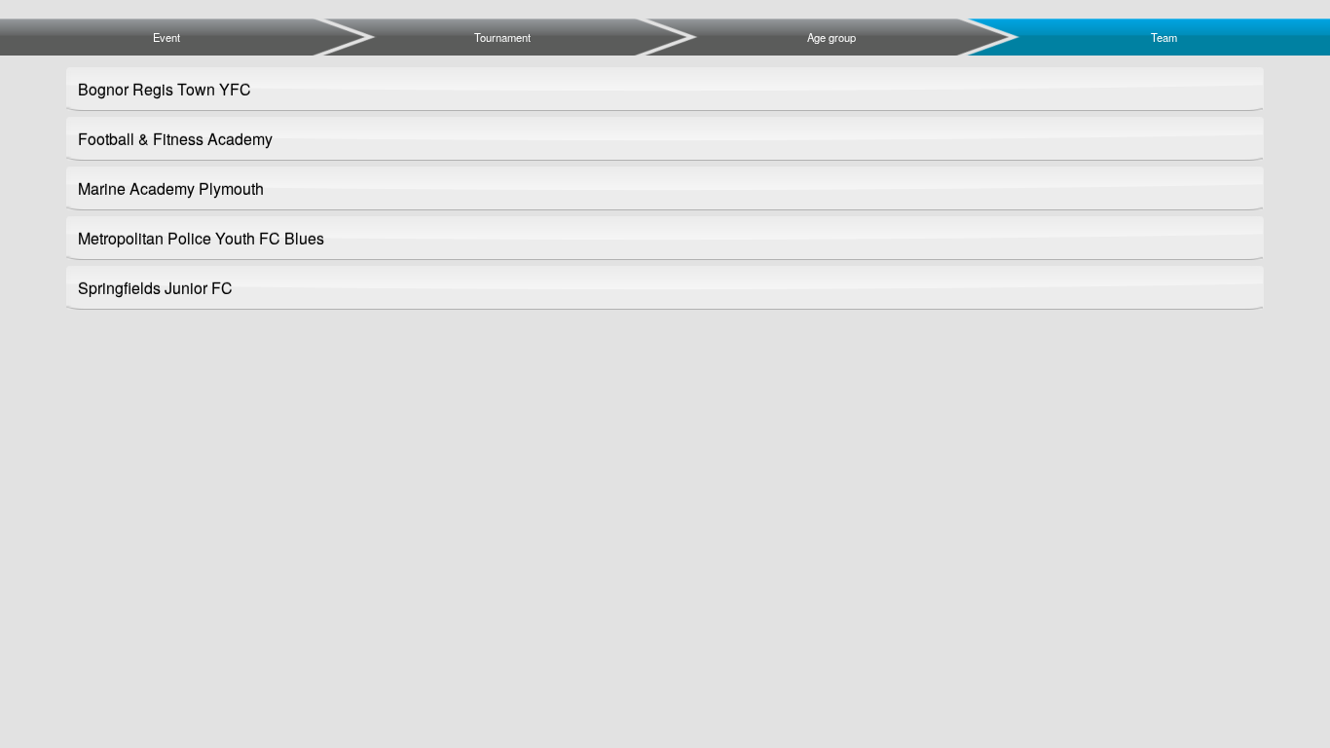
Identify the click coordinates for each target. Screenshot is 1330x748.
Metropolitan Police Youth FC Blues (201, 238)
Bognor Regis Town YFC (164, 89)
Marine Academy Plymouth (171, 188)
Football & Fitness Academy (175, 139)
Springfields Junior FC (155, 288)
